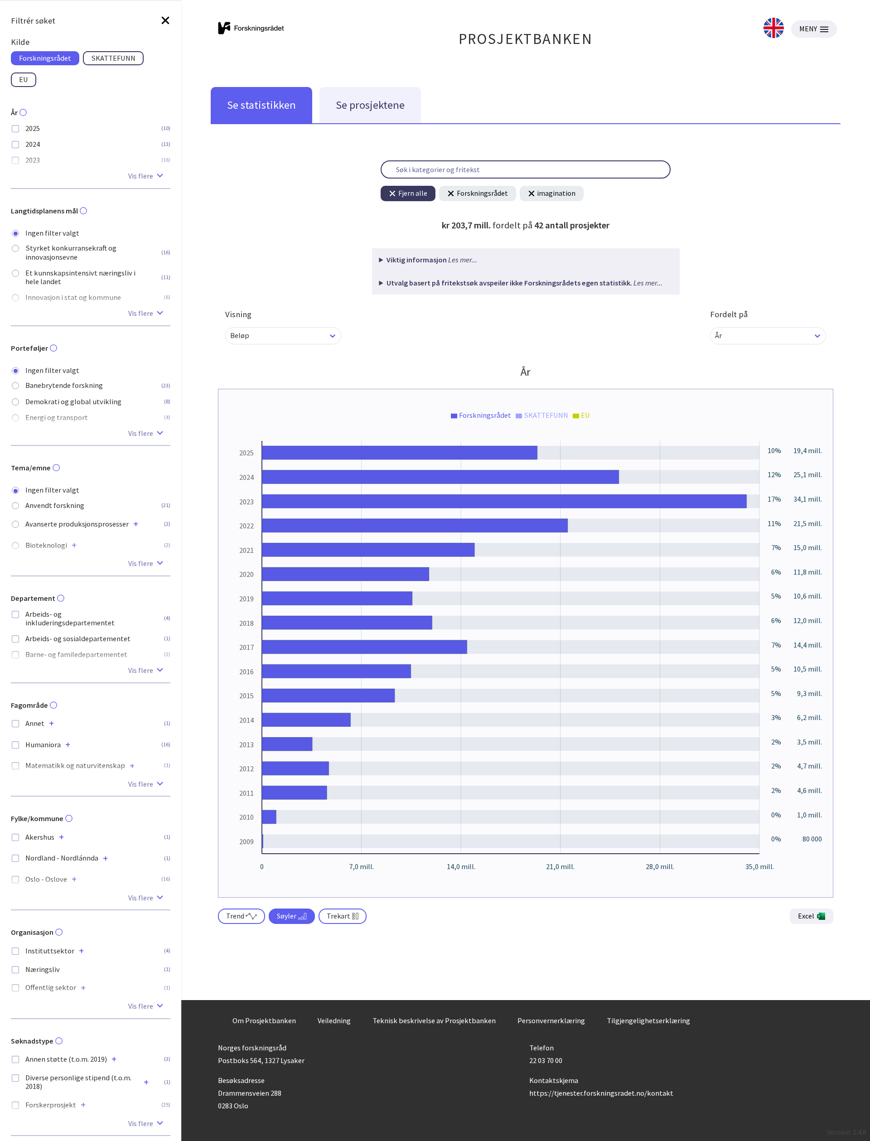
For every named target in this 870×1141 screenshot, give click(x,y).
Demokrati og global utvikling (73, 401)
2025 (32, 128)
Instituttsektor (49, 951)
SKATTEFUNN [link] (113, 58)
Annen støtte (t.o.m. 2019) (66, 1059)
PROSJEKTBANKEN (526, 38)
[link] (774, 29)
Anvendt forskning (54, 505)
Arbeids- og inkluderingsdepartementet (70, 618)
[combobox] (231, 335)
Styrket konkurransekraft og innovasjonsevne (70, 252)
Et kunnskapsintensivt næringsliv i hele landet (80, 277)
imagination (556, 193)
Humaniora (43, 744)
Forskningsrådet (482, 193)
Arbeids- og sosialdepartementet (77, 638)
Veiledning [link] (334, 1020)
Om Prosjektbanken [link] (264, 1020)
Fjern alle (412, 193)
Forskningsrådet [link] (45, 58)
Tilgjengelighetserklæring (648, 1020)
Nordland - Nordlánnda (61, 858)
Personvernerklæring (551, 1020)
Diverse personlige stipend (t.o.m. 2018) (78, 1082)
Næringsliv (42, 969)
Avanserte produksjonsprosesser (77, 524)
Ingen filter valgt (52, 233)
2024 (32, 144)
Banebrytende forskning (64, 385)
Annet (34, 723)
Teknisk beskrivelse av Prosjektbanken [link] (434, 1020)
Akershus (39, 837)
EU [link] (23, 79)
